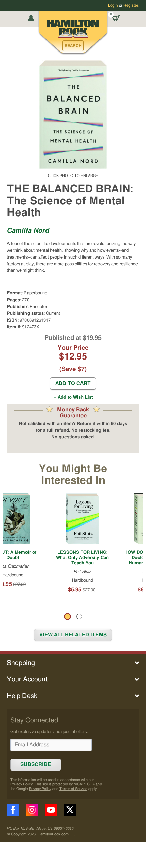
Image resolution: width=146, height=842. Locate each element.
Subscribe (35, 764)
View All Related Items (73, 634)
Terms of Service (73, 789)
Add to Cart (73, 383)
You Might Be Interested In (73, 475)
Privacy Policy (21, 784)
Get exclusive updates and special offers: (49, 731)
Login (113, 5)
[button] (73, 45)
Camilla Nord (28, 230)
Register (130, 5)
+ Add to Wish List (73, 397)
